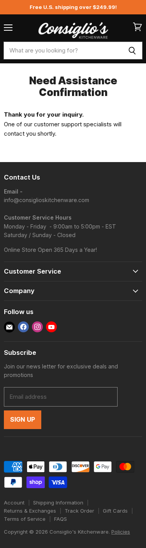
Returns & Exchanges (30, 511)
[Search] (132, 50)
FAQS (60, 519)
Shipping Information (58, 502)
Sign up (22, 419)
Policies (120, 532)
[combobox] (63, 50)
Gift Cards (115, 511)
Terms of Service (25, 519)
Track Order (79, 511)
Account (14, 502)
